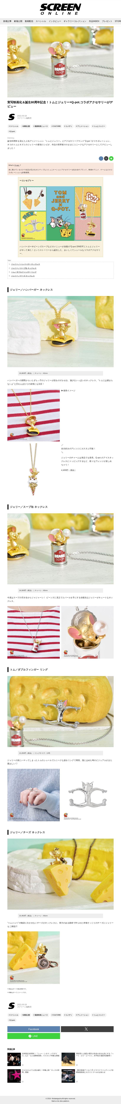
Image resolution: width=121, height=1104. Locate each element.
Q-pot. (16, 165)
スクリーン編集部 (24, 118)
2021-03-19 (22, 116)
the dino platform (63, 1101)
